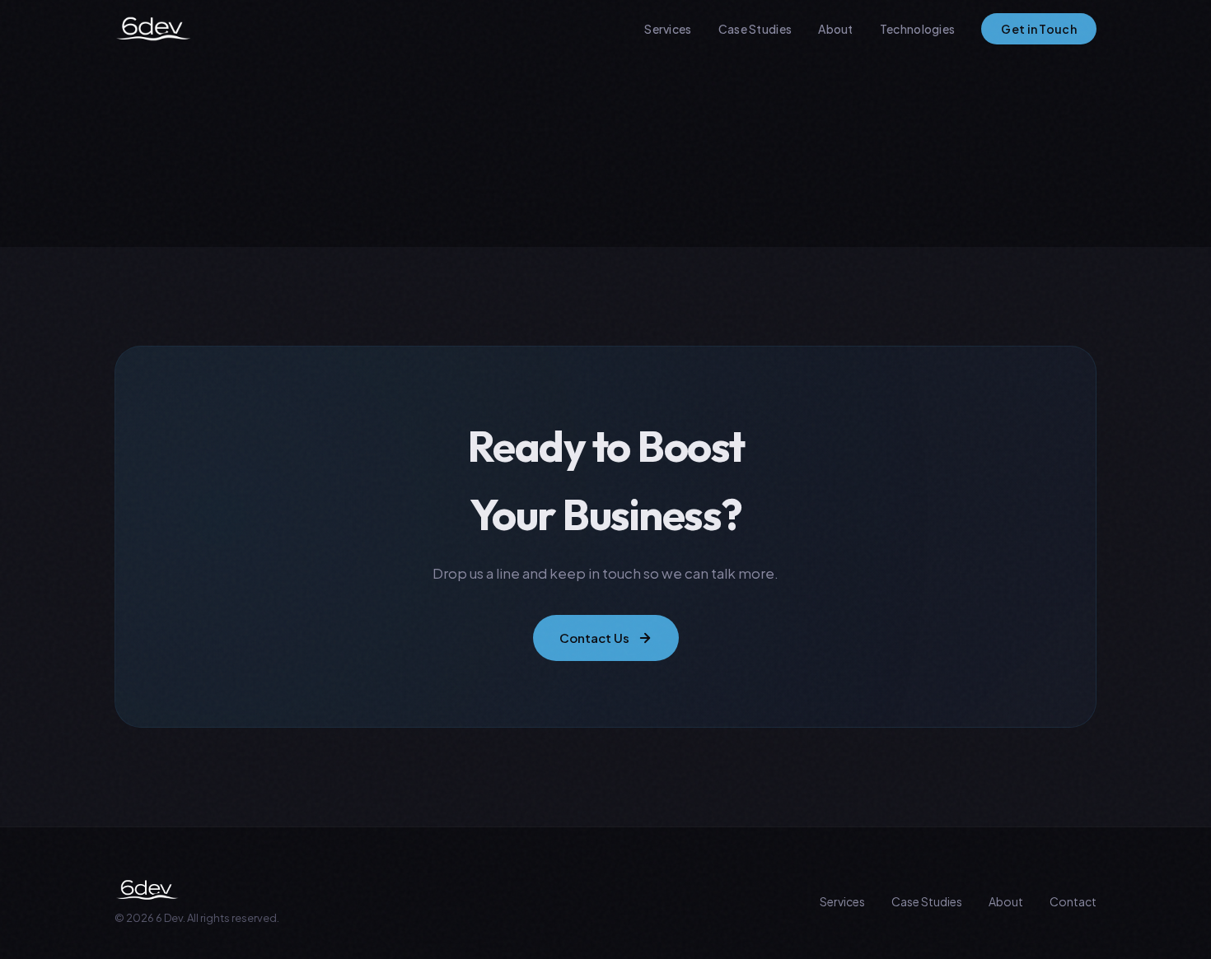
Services (667, 28)
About (835, 28)
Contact (1073, 901)
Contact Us (594, 637)
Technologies (918, 28)
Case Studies (755, 28)
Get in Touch (1039, 28)
